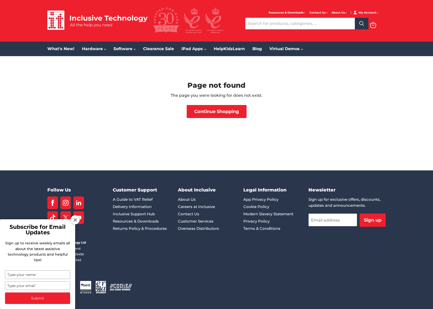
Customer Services (195, 221)
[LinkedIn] (78, 202)
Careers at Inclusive (196, 206)
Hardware (93, 48)
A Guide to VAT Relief (133, 199)
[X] (65, 217)
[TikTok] (52, 217)
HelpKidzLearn (229, 48)
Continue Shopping (216, 111)
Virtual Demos (285, 48)
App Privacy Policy (260, 199)
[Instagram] (65, 202)
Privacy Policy (256, 221)
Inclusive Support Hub (134, 214)
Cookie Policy (256, 206)
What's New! (60, 48)
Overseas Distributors (198, 228)
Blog (257, 48)
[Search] (361, 23)
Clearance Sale (158, 48)
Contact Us (318, 12)
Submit (37, 298)
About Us (339, 12)
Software (124, 48)
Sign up (372, 220)
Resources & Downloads (286, 12)
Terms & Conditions (261, 228)
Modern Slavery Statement (268, 214)
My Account (368, 12)
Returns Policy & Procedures (140, 228)
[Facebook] (52, 202)
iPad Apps (192, 48)
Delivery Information (132, 206)
